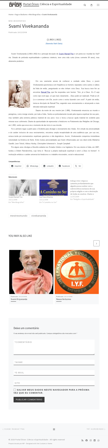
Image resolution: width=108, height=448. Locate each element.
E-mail (19, 373)
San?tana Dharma (46, 197)
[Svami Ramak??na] (23, 188)
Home (11, 14)
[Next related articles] (96, 243)
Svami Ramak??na (15, 197)
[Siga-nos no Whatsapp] (98, 440)
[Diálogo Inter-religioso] (85, 190)
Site (17, 383)
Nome (19, 362)
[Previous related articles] (90, 243)
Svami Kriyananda (19, 299)
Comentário (23, 342)
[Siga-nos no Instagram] (91, 440)
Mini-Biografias (35, 14)
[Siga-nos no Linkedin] (94, 440)
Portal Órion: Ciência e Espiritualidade (31, 440)
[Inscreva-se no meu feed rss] (82, 440)
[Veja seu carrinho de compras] (91, 5)
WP (23, 443)
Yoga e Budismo (21, 14)
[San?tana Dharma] (53, 188)
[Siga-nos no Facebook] (86, 440)
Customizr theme (46, 443)
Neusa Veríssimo (63, 299)
